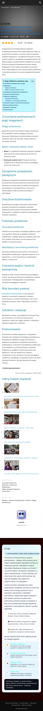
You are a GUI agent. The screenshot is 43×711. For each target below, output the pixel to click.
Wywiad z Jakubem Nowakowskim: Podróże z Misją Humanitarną (19, 501)
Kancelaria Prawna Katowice (12, 294)
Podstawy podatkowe (10, 96)
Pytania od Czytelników (11, 703)
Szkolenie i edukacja (9, 107)
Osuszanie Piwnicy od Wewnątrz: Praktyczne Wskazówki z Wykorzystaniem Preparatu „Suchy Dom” (11, 487)
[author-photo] (21, 519)
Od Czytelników (16, 705)
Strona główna (5, 7)
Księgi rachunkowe (10, 88)
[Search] (40, 2)
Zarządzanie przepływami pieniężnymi (15, 92)
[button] (3, 2)
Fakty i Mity (33, 703)
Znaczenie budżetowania (11, 94)
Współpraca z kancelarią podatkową (15, 100)
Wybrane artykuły (26, 705)
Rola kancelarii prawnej (10, 105)
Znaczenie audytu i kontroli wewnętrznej (16, 103)
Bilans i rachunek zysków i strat (14, 90)
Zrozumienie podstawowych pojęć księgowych (14, 84)
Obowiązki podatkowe (11, 98)
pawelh (6, 36)
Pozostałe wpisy (15, 7)
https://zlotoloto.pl (21, 525)
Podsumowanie (8, 109)
